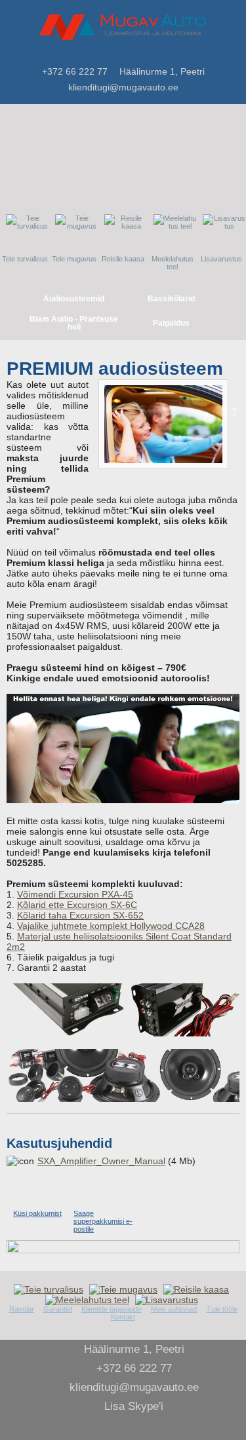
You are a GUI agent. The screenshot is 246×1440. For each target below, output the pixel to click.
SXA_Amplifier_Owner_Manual (101, 1161)
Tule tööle (222, 1309)
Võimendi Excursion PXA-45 (75, 894)
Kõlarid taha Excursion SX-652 (80, 915)
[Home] (154, 55)
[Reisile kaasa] (197, 1289)
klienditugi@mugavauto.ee (123, 87)
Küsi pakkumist (37, 1213)
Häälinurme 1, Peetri (162, 71)
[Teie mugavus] (125, 1289)
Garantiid (57, 1309)
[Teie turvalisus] (50, 1289)
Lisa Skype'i (133, 1406)
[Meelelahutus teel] (89, 1300)
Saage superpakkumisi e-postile (103, 1221)
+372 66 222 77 (75, 71)
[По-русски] (185, 56)
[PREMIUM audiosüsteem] (163, 424)
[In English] (200, 56)
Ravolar (21, 1309)
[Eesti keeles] (169, 56)
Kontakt (123, 1317)
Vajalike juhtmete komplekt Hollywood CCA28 (111, 925)
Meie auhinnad (174, 1309)
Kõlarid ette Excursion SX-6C (77, 905)
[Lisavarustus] (168, 1300)
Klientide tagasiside (111, 1309)
